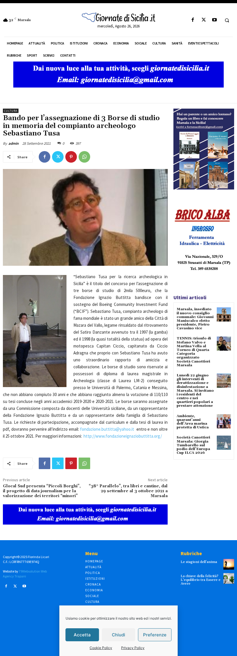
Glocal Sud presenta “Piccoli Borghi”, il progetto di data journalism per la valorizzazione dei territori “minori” (42, 491)
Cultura (10, 111)
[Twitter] (204, 20)
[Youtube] (214, 20)
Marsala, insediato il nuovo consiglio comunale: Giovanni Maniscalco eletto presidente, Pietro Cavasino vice (195, 318)
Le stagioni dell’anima (199, 562)
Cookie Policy (101, 648)
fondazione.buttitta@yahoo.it (107, 429)
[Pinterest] (71, 157)
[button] (227, 20)
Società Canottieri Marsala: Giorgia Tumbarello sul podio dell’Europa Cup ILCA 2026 (193, 445)
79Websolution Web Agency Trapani (25, 573)
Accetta (82, 635)
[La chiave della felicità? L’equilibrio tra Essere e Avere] (228, 578)
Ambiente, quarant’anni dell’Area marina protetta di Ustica (193, 422)
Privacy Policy (133, 648)
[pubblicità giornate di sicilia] (118, 85)
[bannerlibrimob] (203, 187)
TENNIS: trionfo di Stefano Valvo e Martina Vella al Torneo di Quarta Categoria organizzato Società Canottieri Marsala (194, 351)
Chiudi (118, 635)
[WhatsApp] (84, 157)
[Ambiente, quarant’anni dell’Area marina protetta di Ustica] (224, 421)
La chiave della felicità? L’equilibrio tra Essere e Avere (201, 580)
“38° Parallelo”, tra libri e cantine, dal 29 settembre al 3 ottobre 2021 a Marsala (128, 491)
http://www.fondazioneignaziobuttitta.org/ (123, 436)
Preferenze (154, 635)
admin (13, 143)
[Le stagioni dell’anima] (228, 564)
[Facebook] (193, 20)
